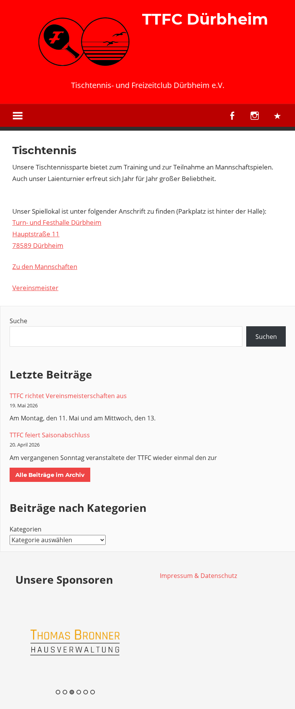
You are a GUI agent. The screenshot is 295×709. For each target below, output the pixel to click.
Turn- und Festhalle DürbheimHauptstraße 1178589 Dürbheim (56, 234)
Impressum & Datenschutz (198, 575)
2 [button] (65, 692)
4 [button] (78, 692)
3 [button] (72, 692)
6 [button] (92, 692)
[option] (75, 642)
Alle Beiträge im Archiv (50, 474)
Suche (18, 321)
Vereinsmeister (35, 287)
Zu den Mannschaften (44, 266)
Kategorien (25, 529)
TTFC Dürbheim (205, 19)
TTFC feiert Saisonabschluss (50, 435)
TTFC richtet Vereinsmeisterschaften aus (68, 396)
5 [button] (85, 692)
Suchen (266, 336)
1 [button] (58, 692)
